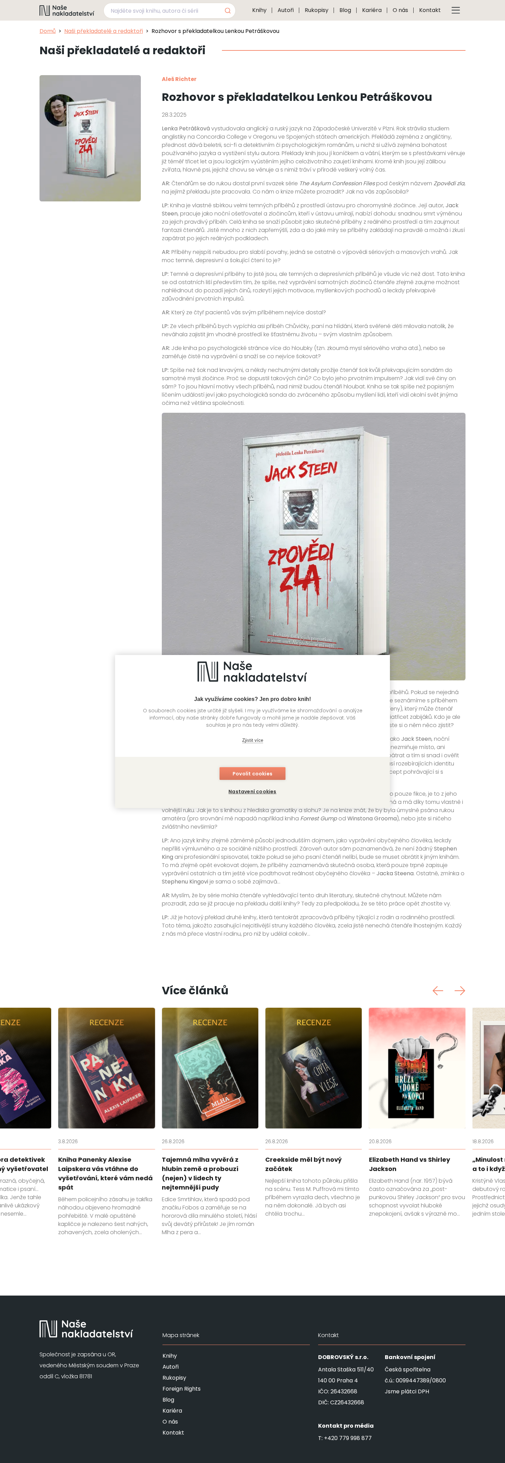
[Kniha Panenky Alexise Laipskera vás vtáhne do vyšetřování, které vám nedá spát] (106, 1122)
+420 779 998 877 (348, 1438)
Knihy (259, 10)
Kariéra (372, 10)
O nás (400, 10)
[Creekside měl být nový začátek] (313, 1113)
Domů (48, 31)
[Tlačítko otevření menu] (455, 10)
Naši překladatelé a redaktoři (103, 31)
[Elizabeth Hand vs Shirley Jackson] (417, 1113)
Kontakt (430, 10)
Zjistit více (252, 740)
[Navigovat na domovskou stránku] (67, 10)
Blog (345, 10)
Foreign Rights (181, 1389)
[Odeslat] (227, 10)
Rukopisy (316, 10)
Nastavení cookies (252, 791)
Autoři (286, 10)
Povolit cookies (252, 773)
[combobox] (169, 11)
